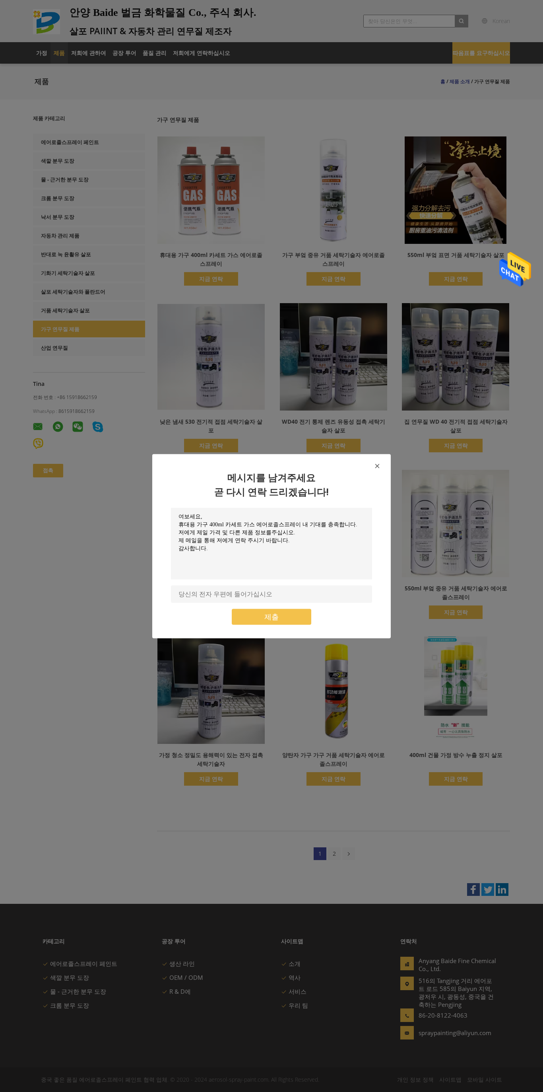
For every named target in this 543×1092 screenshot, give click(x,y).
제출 (271, 616)
